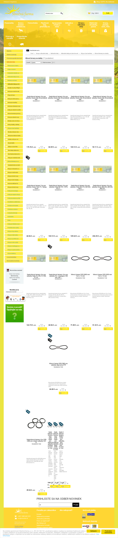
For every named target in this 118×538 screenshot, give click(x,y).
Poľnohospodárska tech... (15, 58)
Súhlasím (93, 531)
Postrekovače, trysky (13, 227)
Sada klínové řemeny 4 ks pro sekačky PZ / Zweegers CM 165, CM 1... (58, 276)
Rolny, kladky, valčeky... (14, 124)
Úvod (32, 53)
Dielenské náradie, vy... (14, 73)
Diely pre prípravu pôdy (14, 198)
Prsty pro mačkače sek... (14, 157)
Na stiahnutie (110, 2)
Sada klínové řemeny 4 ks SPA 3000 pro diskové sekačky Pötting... (50, 438)
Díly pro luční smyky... (13, 179)
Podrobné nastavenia (108, 531)
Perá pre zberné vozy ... (14, 117)
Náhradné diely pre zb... (14, 84)
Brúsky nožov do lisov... (14, 121)
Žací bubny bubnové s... (14, 154)
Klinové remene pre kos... (14, 113)
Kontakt (39, 514)
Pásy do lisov (11, 95)
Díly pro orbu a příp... (13, 242)
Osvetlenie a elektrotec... (14, 202)
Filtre (9, 220)
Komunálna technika (13, 261)
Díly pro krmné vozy (13, 187)
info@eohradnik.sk (23, 518)
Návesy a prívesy (12, 80)
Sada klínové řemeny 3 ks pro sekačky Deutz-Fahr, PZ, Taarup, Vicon (36, 187)
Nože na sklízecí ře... (13, 183)
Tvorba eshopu (19, 526)
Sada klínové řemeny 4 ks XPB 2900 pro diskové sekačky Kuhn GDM (55, 439)
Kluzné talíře (11, 143)
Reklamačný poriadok (43, 516)
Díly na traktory (12, 253)
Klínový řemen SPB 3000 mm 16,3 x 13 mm (102, 275)
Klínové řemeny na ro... (14, 161)
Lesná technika (11, 257)
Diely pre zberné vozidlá (14, 110)
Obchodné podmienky (43, 518)
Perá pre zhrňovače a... (14, 99)
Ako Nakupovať (41, 523)
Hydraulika (10, 216)
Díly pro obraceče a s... (14, 168)
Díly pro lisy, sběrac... (13, 231)
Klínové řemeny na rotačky (102, 53)
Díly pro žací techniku (13, 128)
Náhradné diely (11, 62)
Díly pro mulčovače (13, 172)
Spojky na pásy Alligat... (14, 87)
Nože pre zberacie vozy (14, 106)
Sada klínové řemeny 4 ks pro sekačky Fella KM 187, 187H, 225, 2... (58, 187)
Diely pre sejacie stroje (14, 194)
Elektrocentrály (11, 54)
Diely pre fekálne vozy (13, 224)
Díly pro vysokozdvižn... (14, 249)
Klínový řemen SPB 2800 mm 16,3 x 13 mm (80, 275)
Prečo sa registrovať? (43, 521)
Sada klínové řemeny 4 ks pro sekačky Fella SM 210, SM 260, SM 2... (80, 187)
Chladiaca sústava (13, 209)
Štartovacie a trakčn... (13, 65)
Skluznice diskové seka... (14, 135)
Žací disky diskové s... (14, 150)
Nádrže (9, 51)
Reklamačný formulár (43, 525)
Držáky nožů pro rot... (13, 139)
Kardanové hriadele (13, 205)
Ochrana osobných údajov (44, 527)
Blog (98, 2)
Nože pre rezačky (12, 102)
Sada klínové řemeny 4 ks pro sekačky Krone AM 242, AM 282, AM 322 (102, 187)
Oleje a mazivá (11, 69)
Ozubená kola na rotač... (14, 165)
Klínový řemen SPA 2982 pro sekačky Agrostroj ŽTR (58, 364)
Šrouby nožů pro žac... (14, 132)
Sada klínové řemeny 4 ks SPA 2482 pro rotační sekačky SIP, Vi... (36, 441)
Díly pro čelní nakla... (13, 235)
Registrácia (14, 1)
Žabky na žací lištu (13, 146)
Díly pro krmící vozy (13, 176)
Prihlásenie (6, 1)
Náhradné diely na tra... (14, 76)
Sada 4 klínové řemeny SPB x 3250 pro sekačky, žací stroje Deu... (61, 438)
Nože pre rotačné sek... (14, 91)
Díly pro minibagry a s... (14, 246)
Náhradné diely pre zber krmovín (69, 53)
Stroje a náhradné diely (42, 53)
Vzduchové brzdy (12, 213)
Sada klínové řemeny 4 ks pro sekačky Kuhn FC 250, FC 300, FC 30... (36, 276)
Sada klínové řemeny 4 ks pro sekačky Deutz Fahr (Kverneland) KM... (36, 98)
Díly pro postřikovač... (13, 238)
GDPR (103, 2)
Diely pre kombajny (13, 191)
